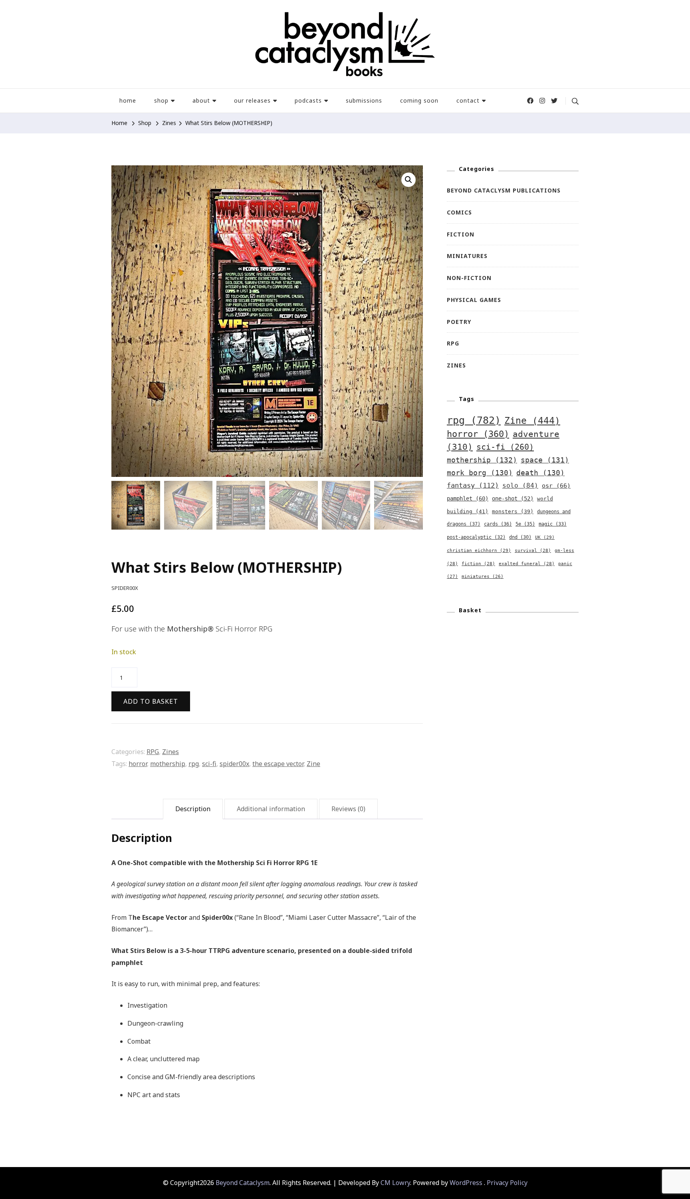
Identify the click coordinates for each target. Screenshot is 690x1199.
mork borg (480, 473)
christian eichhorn (479, 550)
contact (468, 100)
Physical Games (474, 300)
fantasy (473, 485)
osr (556, 485)
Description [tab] (192, 808)
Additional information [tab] (271, 808)
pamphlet (467, 498)
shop (161, 100)
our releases (252, 100)
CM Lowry (395, 1182)
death (540, 473)
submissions (364, 100)
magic (553, 524)
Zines (170, 751)
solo (520, 485)
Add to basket (150, 701)
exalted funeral (527, 563)
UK (545, 537)
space (545, 460)
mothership (167, 763)
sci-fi (209, 763)
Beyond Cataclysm (243, 1182)
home (127, 100)
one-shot (512, 498)
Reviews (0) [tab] (348, 808)
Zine (313, 763)
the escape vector (277, 763)
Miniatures (467, 256)
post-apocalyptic (476, 537)
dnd (520, 537)
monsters (512, 511)
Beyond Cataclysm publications (504, 190)
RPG (153, 751)
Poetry (459, 322)
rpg (193, 763)
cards (498, 524)
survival (533, 550)
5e (525, 524)
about (201, 100)
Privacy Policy (507, 1182)
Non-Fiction (469, 278)
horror (138, 763)
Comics (459, 212)
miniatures (483, 576)
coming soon (419, 100)
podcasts (308, 100)
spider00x (234, 763)
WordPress (466, 1182)
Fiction (460, 234)
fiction (478, 563)
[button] (408, 180)
